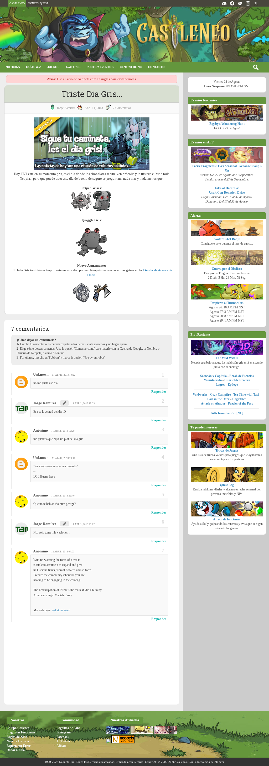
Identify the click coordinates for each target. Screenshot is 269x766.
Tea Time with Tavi (246, 394)
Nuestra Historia (18, 741)
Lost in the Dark (218, 399)
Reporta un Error (18, 746)
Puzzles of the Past (240, 403)
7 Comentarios (122, 108)
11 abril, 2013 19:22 (63, 375)
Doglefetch (239, 399)
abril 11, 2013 (94, 108)
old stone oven (61, 610)
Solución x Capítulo (213, 376)
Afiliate (61, 746)
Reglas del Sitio (17, 737)
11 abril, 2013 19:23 (83, 403)
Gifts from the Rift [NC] (227, 413)
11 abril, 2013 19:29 (63, 430)
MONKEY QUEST (38, 3)
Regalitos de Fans (68, 728)
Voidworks (200, 394)
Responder (158, 392)
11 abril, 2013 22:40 (63, 495)
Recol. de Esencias (241, 376)
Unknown (41, 374)
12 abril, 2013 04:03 (63, 551)
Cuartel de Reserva (237, 380)
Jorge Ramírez (44, 403)
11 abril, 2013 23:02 (83, 524)
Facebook (62, 737)
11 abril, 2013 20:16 (63, 458)
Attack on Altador (213, 403)
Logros (220, 384)
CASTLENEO (17, 3)
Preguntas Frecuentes (21, 732)
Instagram (63, 732)
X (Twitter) (63, 741)
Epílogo (233, 384)
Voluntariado (213, 380)
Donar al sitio (16, 750)
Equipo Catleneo (18, 728)
